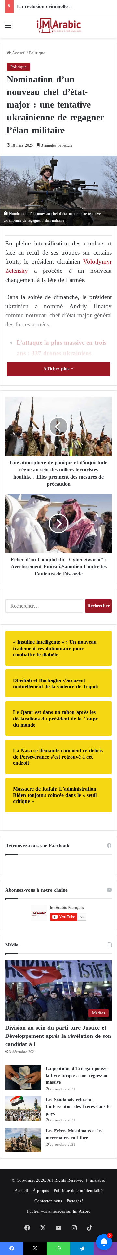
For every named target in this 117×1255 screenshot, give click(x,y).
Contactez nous (48, 1201)
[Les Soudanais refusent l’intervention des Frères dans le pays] (23, 1108)
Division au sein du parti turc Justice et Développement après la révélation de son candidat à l (58, 1036)
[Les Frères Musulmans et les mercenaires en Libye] (23, 1140)
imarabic (97, 1180)
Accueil (18, 53)
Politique (37, 53)
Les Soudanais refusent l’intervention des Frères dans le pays (78, 1106)
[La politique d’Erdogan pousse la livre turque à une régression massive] (23, 1077)
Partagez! (75, 1201)
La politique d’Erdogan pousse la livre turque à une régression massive (77, 1075)
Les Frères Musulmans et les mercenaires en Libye (74, 1134)
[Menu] (8, 27)
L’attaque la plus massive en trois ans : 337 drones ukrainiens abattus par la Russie (61, 353)
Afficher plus (57, 368)
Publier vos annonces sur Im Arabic (58, 1211)
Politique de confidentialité (78, 1190)
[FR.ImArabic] (58, 25)
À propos (41, 1190)
